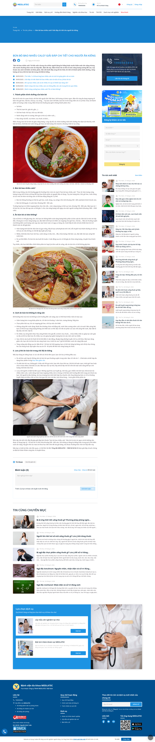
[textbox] (122, 146)
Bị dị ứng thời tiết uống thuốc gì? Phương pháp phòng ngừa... (64, 520)
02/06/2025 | (46, 86)
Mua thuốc (124, 12)
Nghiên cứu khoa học (80, 12)
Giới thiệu (39, 12)
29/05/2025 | (43, 79)
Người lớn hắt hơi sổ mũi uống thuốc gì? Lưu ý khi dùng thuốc (64, 536)
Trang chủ (16, 30)
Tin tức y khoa (27, 30)
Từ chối (117, 739)
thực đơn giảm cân (38, 360)
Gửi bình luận (86, 489)
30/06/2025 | (38, 89)
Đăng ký (129, 4)
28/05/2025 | (45, 76)
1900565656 (19, 700)
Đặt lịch (78, 631)
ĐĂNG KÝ (136, 704)
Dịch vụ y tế (48, 12)
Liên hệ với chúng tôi (122, 78)
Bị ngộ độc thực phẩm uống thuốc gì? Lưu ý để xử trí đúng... (63, 552)
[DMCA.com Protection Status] (19, 729)
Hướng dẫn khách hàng (63, 12)
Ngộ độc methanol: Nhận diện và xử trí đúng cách (58, 585)
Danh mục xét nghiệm (111, 12)
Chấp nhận (126, 739)
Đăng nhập (138, 4)
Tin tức (91, 12)
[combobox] (122, 146)
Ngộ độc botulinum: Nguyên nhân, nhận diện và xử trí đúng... (64, 568)
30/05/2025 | (42, 83)
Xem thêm (138, 175)
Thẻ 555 (99, 12)
